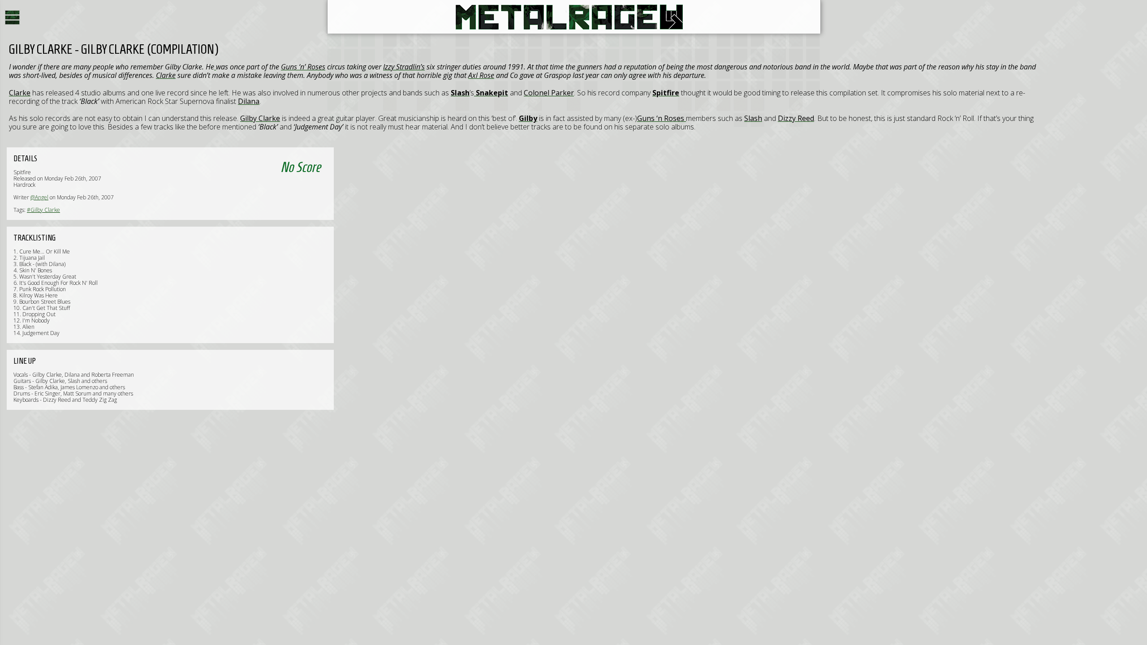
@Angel (39, 197)
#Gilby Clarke (43, 210)
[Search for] (215, 67)
